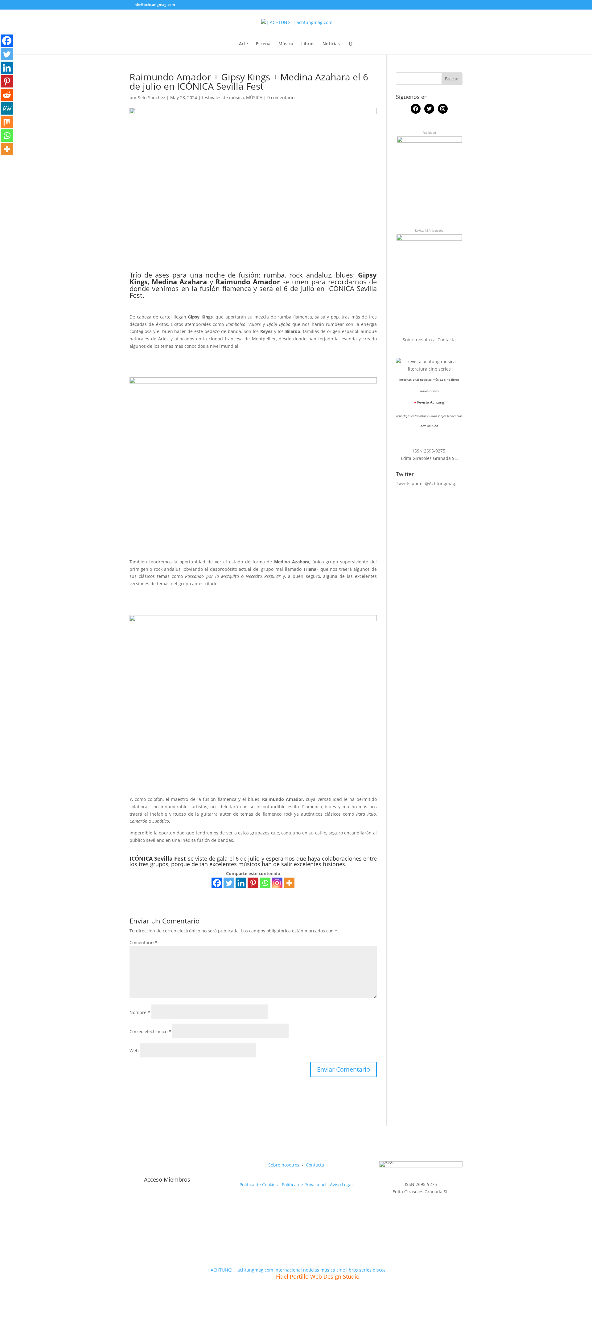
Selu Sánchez (151, 97)
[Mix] (7, 122)
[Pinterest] (253, 883)
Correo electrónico (150, 1031)
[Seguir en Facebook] (134, 1166)
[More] (289, 883)
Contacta (447, 340)
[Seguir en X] (149, 1166)
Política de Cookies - (261, 1184)
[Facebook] (217, 883)
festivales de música (223, 97)
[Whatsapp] (265, 883)
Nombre (140, 1012)
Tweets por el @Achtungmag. (426, 483)
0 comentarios (282, 97)
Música (285, 44)
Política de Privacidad (304, 1184)
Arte (243, 44)
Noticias (331, 44)
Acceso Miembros (167, 1179)
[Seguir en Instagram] (163, 1166)
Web (134, 1050)
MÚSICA (254, 97)
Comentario (143, 942)
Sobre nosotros (419, 340)
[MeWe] (7, 108)
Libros (307, 44)
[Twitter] (229, 883)
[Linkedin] (241, 883)
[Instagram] (277, 883)
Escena (263, 44)
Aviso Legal (341, 1184)
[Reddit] (7, 95)
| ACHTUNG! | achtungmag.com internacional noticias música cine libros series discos (296, 1270)
